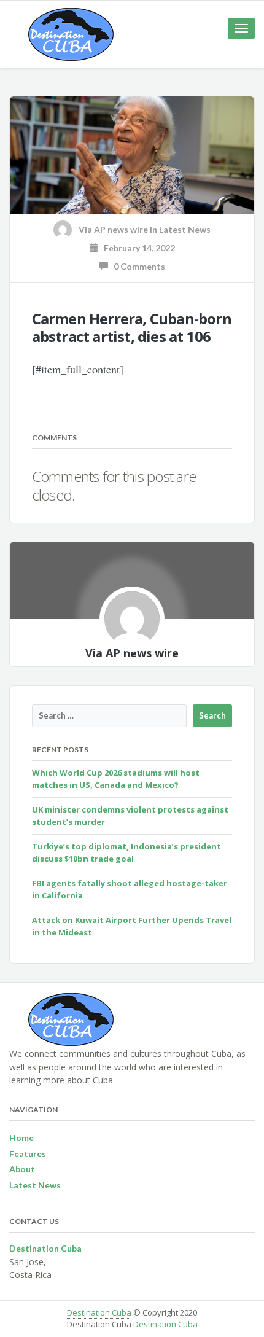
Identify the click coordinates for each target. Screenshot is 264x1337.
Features (27, 1153)
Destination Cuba (99, 1312)
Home (21, 1137)
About (22, 1169)
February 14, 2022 (136, 248)
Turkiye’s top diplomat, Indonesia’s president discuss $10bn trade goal (126, 852)
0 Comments (136, 266)
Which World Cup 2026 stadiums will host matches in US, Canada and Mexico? (116, 778)
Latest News (185, 229)
